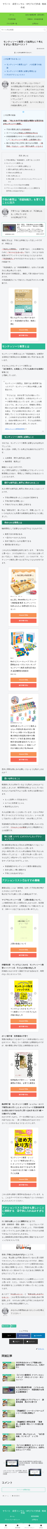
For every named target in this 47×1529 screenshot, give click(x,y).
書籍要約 (6, 1326)
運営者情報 (35, 1516)
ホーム (12, 1516)
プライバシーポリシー (12, 1519)
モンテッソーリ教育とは (14, 163)
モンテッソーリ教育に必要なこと (19, 166)
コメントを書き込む (23, 1489)
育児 (14, 1326)
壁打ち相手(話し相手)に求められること (21, 169)
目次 (20, 156)
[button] (45, 29)
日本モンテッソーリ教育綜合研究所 (14, 429)
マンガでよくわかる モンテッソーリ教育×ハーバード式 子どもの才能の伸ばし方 (23, 1012)
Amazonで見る (23, 330)
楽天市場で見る (23, 335)
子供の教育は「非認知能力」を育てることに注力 (23, 160)
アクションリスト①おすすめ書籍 (17, 185)
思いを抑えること (14, 176)
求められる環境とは (15, 172)
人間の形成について (18, 944)
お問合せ (35, 1519)
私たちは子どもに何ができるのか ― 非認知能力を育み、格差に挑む (23, 321)
